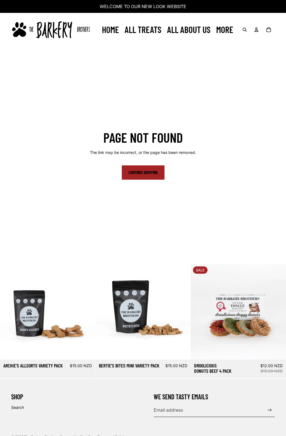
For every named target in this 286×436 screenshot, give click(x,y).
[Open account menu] (256, 30)
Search (17, 407)
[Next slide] (277, 312)
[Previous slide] (199, 312)
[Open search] (245, 30)
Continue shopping (143, 172)
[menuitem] (224, 29)
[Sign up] (269, 410)
